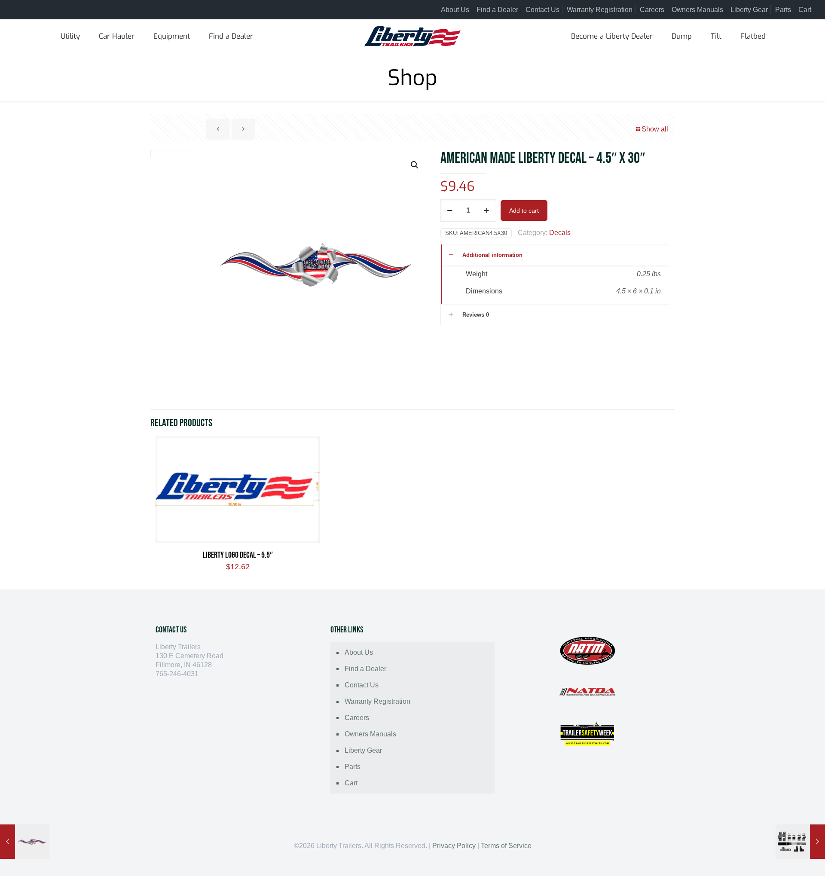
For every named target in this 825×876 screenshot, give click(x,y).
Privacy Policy (454, 845)
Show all (655, 129)
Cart (804, 9)
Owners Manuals (697, 9)
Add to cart (524, 210)
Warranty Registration (599, 9)
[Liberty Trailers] (413, 36)
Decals (560, 232)
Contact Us (542, 9)
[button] (415, 165)
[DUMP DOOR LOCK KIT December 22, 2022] (800, 841)
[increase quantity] (486, 210)
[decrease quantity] (450, 210)
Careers (652, 9)
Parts (783, 9)
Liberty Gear (749, 9)
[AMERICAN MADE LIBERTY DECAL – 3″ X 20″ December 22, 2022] (24, 841)
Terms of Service (506, 845)
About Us (455, 9)
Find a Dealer (497, 9)
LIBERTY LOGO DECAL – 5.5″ (238, 555)
